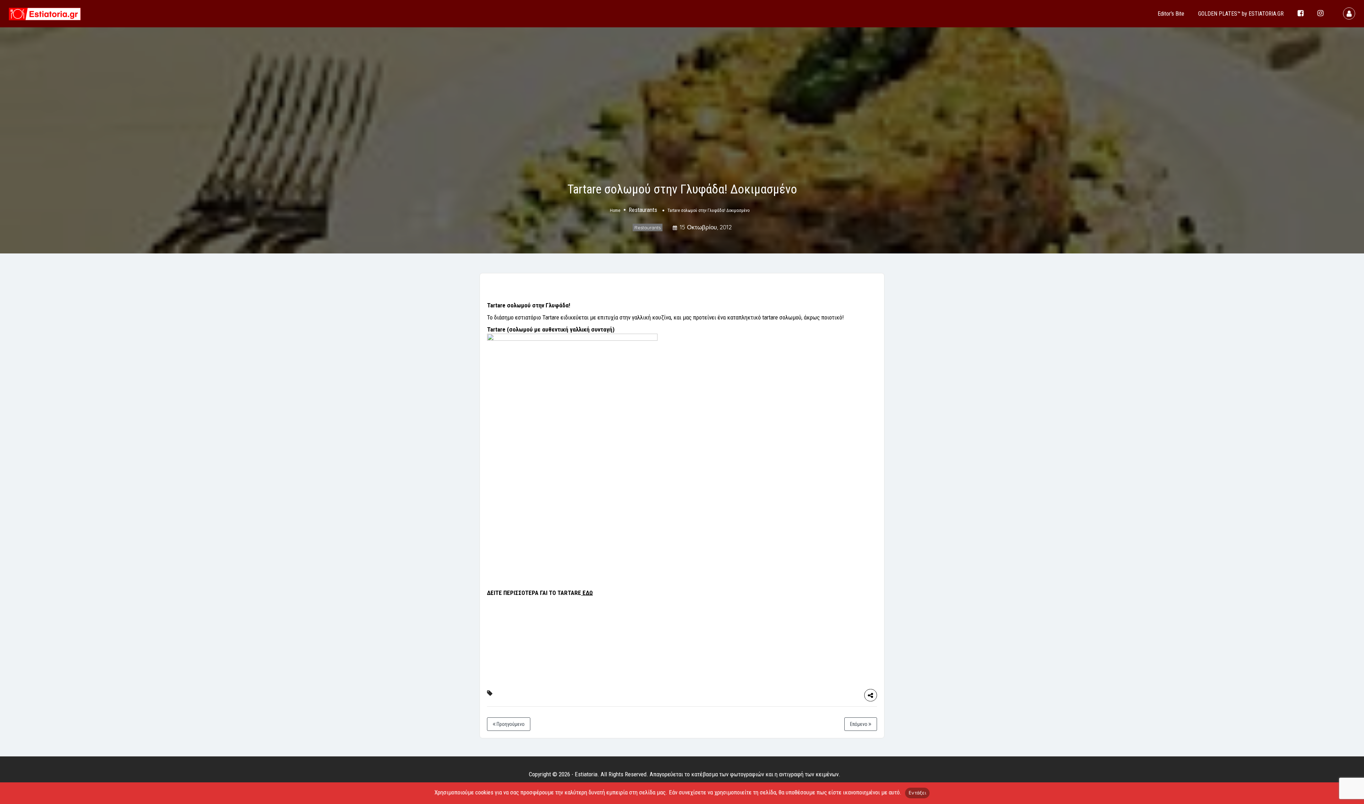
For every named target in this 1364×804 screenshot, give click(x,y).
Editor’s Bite (1171, 13)
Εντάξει (917, 792)
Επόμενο (859, 724)
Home (615, 210)
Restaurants (643, 210)
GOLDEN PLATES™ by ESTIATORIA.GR (1241, 13)
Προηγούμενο (510, 724)
